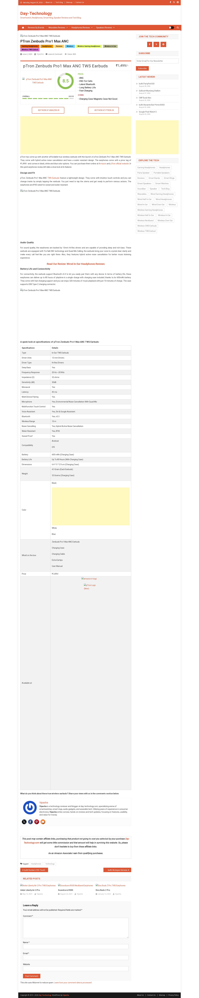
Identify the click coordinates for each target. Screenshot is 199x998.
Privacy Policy (173, 995)
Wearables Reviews (56, 28)
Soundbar (141, 189)
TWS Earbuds (53, 178)
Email (26, 953)
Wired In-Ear (142, 204)
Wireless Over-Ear (165, 220)
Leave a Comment (55, 54)
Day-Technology (36, 13)
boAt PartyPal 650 (146, 84)
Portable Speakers (161, 173)
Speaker (153, 189)
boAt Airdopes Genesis (117, 870)
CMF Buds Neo (145, 98)
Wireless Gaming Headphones (89, 46)
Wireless (70, 46)
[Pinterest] (36, 821)
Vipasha (40, 54)
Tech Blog (59, 2)
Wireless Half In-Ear (145, 215)
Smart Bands (154, 178)
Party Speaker (143, 173)
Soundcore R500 (65, 890)
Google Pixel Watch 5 (148, 112)
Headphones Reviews (80, 28)
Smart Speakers (144, 183)
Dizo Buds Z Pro (103, 890)
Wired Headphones (164, 199)
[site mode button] (171, 27)
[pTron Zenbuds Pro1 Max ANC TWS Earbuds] (37, 81)
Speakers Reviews (104, 28)
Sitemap (69, 2)
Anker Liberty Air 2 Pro (30, 890)
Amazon (102, 164)
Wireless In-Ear (110, 46)
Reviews (59, 46)
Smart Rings (169, 178)
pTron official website (119, 164)
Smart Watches (162, 183)
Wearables (141, 194)
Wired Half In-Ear (144, 199)
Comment (28, 916)
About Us (48, 2)
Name (26, 942)
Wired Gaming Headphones (162, 194)
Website (26, 964)
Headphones (47, 46)
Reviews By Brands (36, 28)
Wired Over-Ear (158, 204)
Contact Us (80, 2)
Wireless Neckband (145, 220)
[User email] (42, 821)
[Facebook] (30, 821)
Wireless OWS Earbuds (147, 226)
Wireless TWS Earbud (30, 50)
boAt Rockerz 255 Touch (34, 870)
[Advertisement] (75, 135)
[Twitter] (24, 821)
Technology (50, 864)
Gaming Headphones (30, 46)
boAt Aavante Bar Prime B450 (152, 105)
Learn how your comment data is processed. (73, 983)
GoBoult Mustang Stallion (149, 91)
